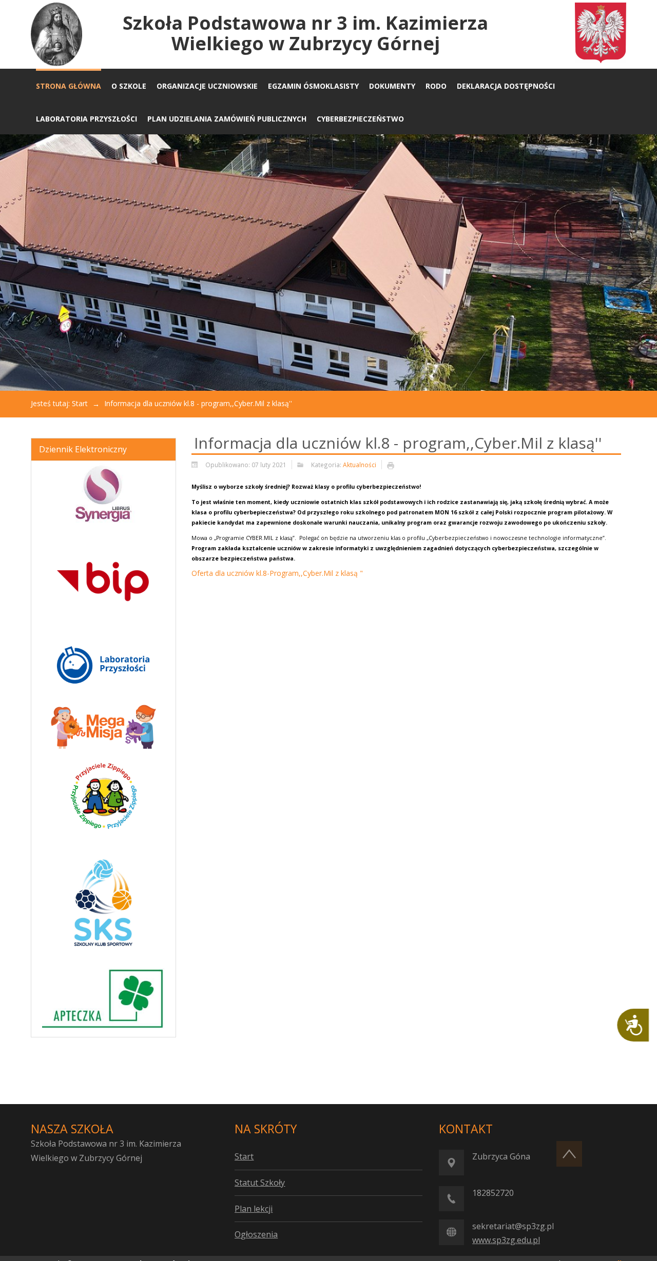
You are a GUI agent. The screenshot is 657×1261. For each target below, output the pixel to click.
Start (80, 403)
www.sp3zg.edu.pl (506, 1240)
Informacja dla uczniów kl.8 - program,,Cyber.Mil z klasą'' (398, 442)
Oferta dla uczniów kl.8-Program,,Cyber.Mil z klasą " (277, 573)
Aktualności (359, 465)
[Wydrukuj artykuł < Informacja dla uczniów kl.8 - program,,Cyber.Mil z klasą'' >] (393, 465)
